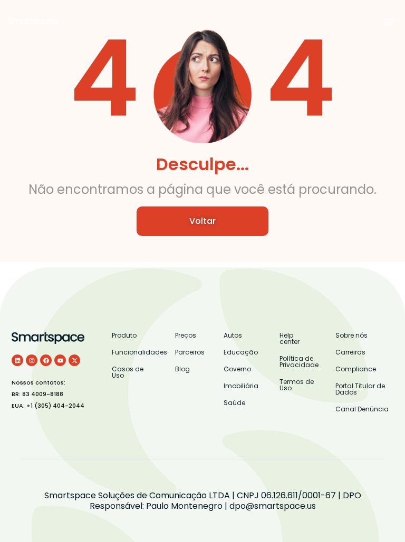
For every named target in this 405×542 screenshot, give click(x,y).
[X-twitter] (74, 360)
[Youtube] (60, 360)
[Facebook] (46, 360)
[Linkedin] (17, 360)
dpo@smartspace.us (272, 506)
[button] (388, 22)
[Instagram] (31, 360)
